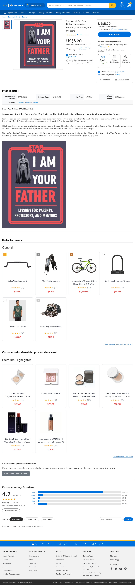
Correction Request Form (16, 473)
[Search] (112, 5)
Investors (6, 567)
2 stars (34, 501)
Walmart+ (33, 567)
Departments (12, 12)
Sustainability (7, 570)
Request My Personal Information (91, 568)
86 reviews (84, 35)
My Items (95, 12)
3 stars (34, 498)
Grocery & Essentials (45, 12)
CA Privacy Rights (89, 563)
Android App (114, 559)
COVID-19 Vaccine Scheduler (67, 556)
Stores (31, 559)
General (24, 17)
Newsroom (7, 563)
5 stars (34, 492)
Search (128, 519)
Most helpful (47, 519)
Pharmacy (76, 12)
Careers (86, 12)
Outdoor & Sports (14, 17)
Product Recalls (62, 570)
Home (4, 17)
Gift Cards (33, 570)
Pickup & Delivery (63, 12)
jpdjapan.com (71, 56)
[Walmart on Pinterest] (125, 569)
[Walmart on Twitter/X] (116, 569)
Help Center (66, 544)
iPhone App (114, 556)
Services (23, 12)
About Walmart (8, 556)
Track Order (82, 544)
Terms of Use (88, 556)
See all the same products (123, 456)
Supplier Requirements (11, 574)
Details (117, 75)
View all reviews (11, 510)
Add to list (106, 79)
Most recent (16, 519)
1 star (34, 504)
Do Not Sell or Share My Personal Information (92, 574)
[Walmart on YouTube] (120, 569)
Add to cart (114, 34)
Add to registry (123, 79)
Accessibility (61, 567)
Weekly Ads (99, 544)
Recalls (58, 563)
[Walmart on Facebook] (111, 569)
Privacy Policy (88, 559)
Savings (32, 12)
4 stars (34, 495)
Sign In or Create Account (44, 544)
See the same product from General (119, 344)
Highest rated (32, 519)
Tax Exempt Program (63, 574)
